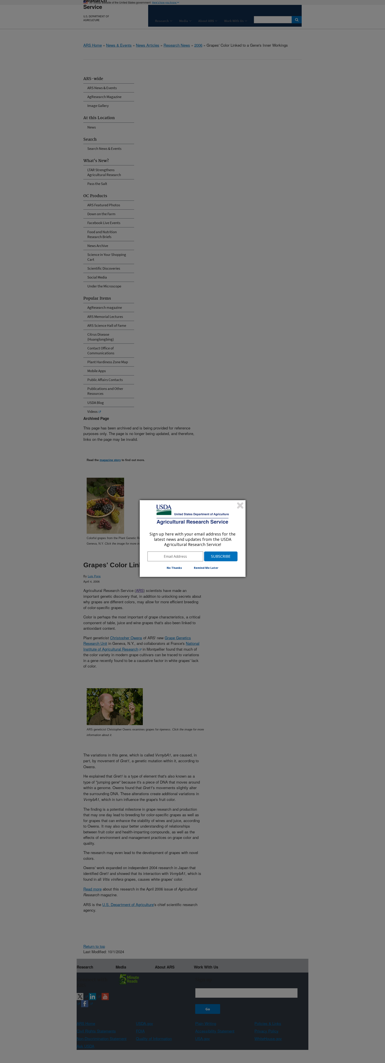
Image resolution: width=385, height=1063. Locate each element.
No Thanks (174, 568)
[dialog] (193, 538)
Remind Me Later (206, 568)
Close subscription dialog (240, 505)
